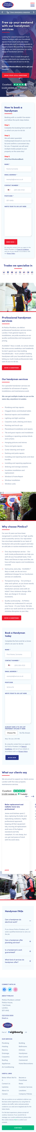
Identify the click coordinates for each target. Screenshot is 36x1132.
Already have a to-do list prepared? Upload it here (15, 727)
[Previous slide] (26, 796)
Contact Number (12, 185)
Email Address (11, 175)
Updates (5, 1087)
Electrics (5, 1050)
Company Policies (25, 1094)
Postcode (9, 196)
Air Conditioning (8, 1067)
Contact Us (6, 1084)
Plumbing (5, 1043)
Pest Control (23, 1057)
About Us (5, 1090)
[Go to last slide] (2, 12)
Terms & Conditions (23, 249)
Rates (21, 1084)
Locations (22, 1090)
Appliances (6, 1063)
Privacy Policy (11, 253)
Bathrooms (23, 1046)
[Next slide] (34, 12)
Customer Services (25, 1087)
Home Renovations (26, 1063)
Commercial (23, 1060)
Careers (5, 1094)
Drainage (5, 1053)
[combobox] (9, 190)
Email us (5, 1018)
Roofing (5, 1060)
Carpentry (6, 1057)
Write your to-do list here (15, 206)
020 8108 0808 (7, 1015)
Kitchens (22, 1050)
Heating (5, 1046)
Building (22, 1043)
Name (7, 164)
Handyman (23, 1053)
